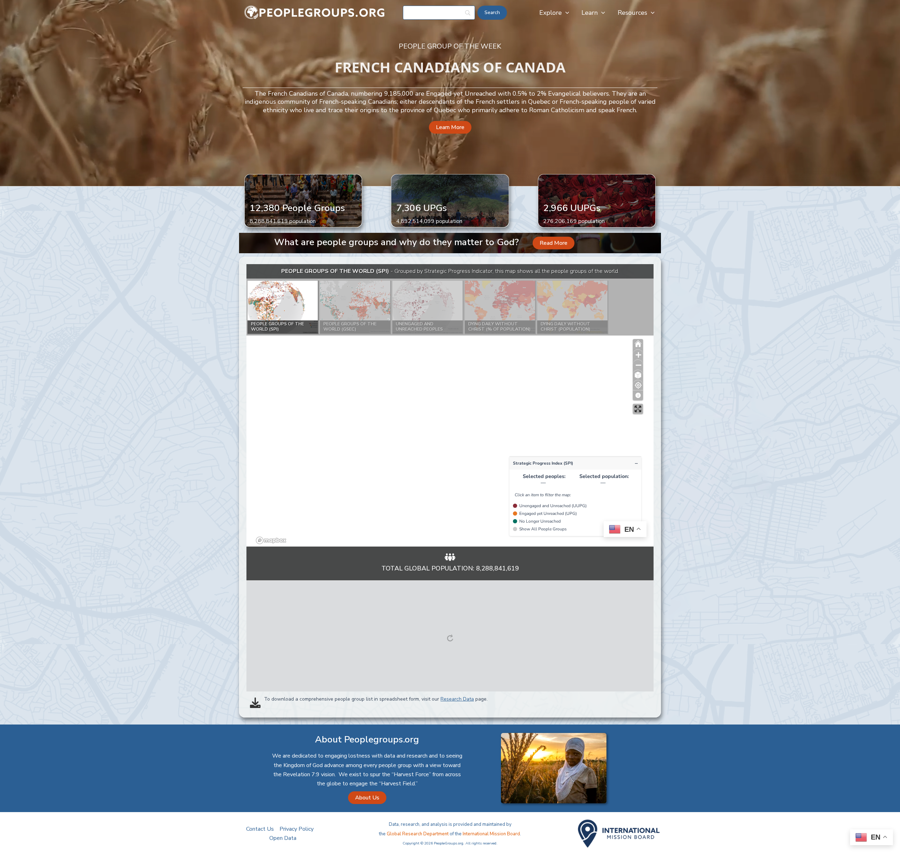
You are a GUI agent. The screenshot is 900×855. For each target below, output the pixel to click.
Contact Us (260, 829)
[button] (565, 12)
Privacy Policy (296, 829)
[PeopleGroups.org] (314, 12)
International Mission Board (491, 834)
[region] (450, 405)
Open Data (282, 838)
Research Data (457, 699)
